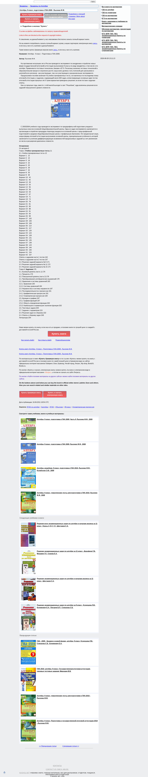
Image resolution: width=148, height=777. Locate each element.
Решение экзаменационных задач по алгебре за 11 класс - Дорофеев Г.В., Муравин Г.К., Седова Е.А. (66, 552)
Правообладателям (62, 340)
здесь (95, 43)
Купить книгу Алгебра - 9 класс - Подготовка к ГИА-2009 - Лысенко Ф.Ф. (45, 349)
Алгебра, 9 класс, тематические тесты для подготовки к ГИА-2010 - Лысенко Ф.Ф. (63, 697)
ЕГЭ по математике (109, 18)
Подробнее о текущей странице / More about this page (76, 16)
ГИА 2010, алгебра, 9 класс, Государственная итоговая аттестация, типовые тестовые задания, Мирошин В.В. (63, 670)
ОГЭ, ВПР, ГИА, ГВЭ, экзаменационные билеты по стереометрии (114, 48)
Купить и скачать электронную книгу (32, 20)
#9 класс (68, 407)
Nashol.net (24, 773)
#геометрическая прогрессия (83, 407)
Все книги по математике (112, 7)
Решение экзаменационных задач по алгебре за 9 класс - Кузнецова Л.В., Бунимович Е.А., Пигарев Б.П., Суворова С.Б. (66, 606)
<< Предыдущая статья (47, 746)
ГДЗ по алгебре (108, 10)
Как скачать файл (27, 340)
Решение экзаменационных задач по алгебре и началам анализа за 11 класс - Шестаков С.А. (65, 580)
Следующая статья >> (71, 746)
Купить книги (59, 334)
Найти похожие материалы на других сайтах (56, 16)
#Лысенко (59, 407)
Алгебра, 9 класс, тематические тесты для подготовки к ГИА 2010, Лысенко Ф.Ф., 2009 (67, 494)
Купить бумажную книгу (32, 15)
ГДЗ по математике (109, 15)
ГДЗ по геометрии (109, 13)
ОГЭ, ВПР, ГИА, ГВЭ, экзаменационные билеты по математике (114, 42)
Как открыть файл (44, 340)
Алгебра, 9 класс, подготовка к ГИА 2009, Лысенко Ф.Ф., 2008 (61, 444)
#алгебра (44, 407)
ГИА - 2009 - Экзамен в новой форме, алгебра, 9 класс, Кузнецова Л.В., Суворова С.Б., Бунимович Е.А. (65, 642)
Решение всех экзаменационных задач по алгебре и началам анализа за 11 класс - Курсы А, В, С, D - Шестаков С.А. (67, 525)
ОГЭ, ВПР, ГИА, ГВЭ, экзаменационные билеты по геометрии (114, 35)
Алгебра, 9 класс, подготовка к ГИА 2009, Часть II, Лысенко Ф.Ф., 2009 (64, 419)
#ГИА (52, 407)
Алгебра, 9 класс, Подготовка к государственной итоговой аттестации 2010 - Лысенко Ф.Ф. (67, 722)
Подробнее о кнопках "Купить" (35, 26)
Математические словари (112, 26)
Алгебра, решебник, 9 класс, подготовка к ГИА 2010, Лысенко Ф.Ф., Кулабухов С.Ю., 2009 (63, 469)
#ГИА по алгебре (33, 407)
